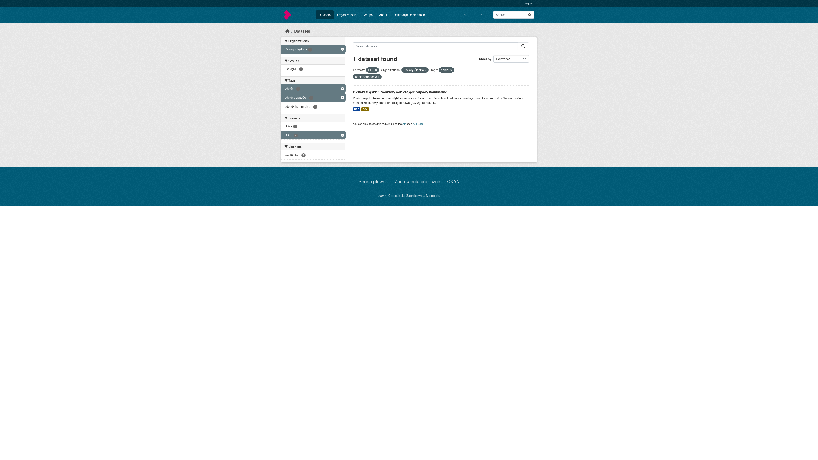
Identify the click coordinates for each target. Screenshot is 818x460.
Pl (481, 15)
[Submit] (529, 15)
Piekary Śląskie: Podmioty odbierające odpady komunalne (400, 91)
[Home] (287, 31)
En (465, 15)
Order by (485, 59)
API (404, 123)
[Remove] (376, 70)
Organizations (346, 15)
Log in (528, 3)
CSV (365, 109)
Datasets (325, 15)
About (383, 15)
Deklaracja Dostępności (409, 15)
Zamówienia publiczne (417, 181)
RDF (356, 109)
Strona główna (373, 181)
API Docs (418, 123)
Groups (368, 15)
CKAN (453, 181)
